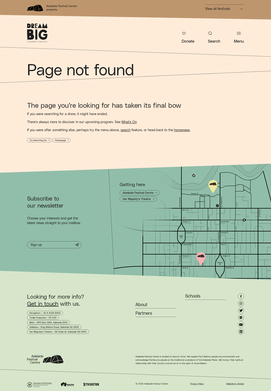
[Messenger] (241, 317)
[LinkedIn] (241, 332)
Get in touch (42, 304)
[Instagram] (241, 303)
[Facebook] (241, 296)
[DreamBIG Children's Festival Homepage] (37, 32)
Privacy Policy (197, 384)
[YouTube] (241, 325)
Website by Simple (235, 384)
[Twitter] (241, 310)
